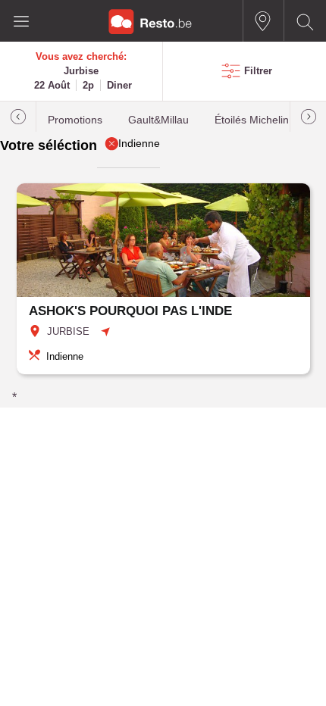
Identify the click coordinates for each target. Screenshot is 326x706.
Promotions (75, 120)
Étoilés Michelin (252, 120)
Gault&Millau (158, 120)
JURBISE (68, 331)
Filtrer (258, 71)
